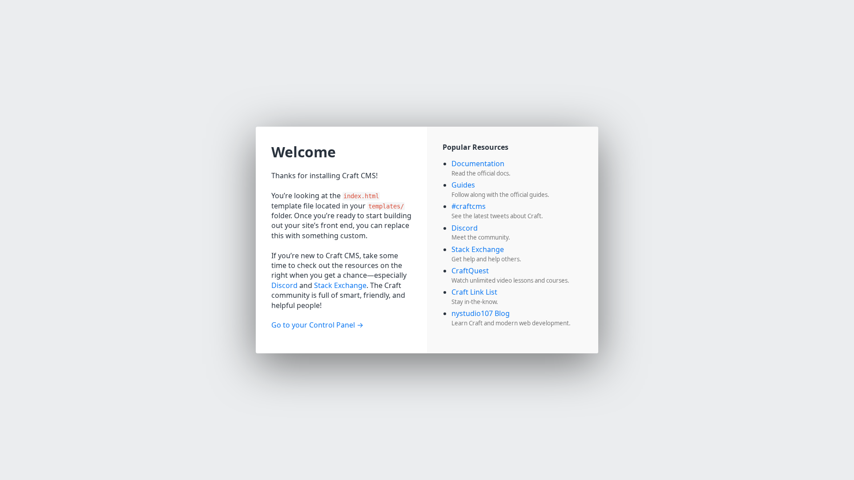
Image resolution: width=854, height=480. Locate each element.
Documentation (477, 163)
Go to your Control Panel (313, 325)
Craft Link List (474, 292)
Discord (284, 285)
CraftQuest (470, 271)
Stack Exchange (340, 285)
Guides (463, 185)
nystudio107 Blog (480, 313)
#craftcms (468, 206)
